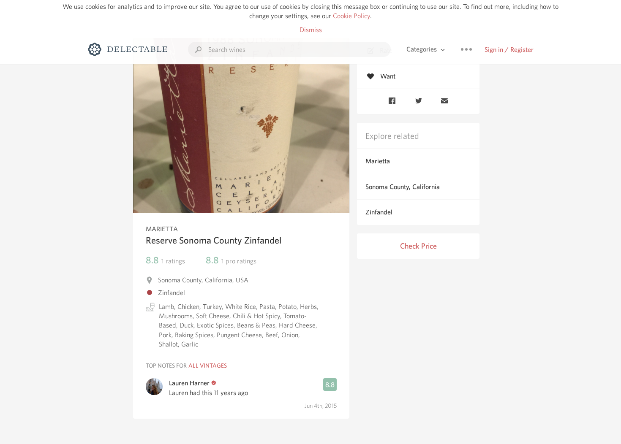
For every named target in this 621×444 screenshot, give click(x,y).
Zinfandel (378, 212)
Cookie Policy (351, 16)
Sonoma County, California (402, 187)
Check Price (418, 245)
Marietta (377, 161)
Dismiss (311, 30)
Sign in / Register (509, 50)
